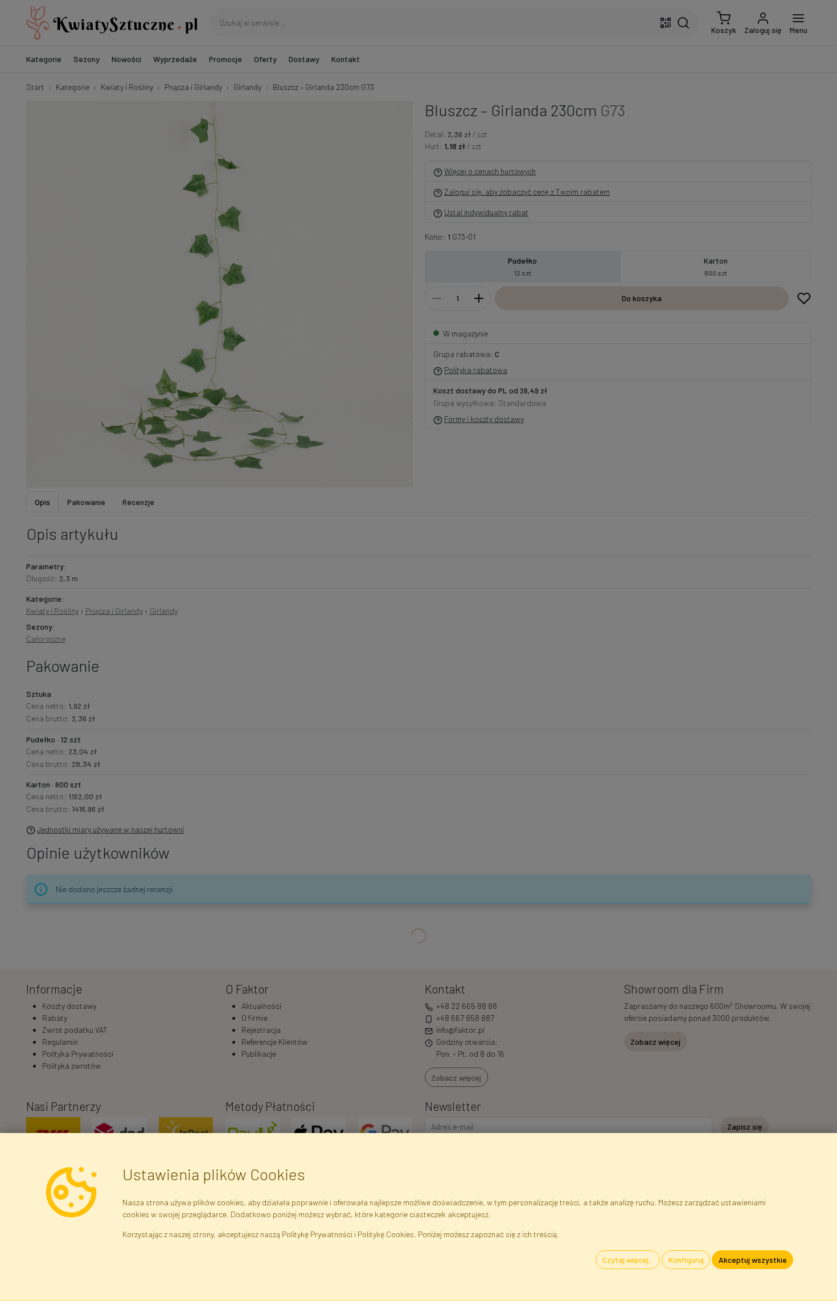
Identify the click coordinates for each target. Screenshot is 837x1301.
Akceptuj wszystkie (753, 1260)
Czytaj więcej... (628, 1260)
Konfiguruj (686, 1260)
